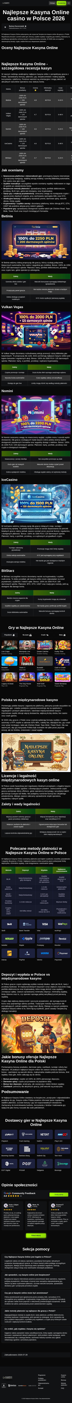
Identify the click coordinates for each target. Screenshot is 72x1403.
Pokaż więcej (36, 1235)
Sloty (61, 635)
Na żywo (26, 635)
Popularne (8, 635)
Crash (43, 635)
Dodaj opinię (59, 1194)
